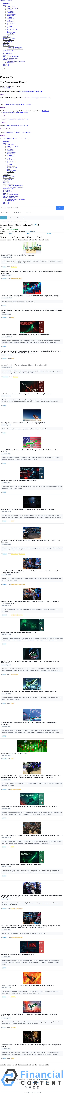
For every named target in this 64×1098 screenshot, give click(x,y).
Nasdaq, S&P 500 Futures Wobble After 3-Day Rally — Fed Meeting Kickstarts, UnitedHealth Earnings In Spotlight (30, 602)
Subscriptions (10, 62)
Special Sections (7, 41)
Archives (5, 55)
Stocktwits (4, 278)
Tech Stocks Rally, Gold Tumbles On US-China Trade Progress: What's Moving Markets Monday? (28, 723)
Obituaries (6, 43)
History (9, 24)
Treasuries (26, 221)
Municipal (9, 26)
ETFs (18, 217)
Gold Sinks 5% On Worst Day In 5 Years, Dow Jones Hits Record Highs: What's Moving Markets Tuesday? (31, 1045)
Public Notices (10, 34)
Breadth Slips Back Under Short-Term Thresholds (17, 954)
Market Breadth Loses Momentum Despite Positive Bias (19, 632)
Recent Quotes (4, 212)
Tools (24, 217)
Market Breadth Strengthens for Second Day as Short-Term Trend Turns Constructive (29, 806)
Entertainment (10, 18)
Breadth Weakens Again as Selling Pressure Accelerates (19, 480)
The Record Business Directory (15, 47)
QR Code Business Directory (11, 56)
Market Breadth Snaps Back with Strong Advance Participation (21, 864)
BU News (9, 9)
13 (24, 240)
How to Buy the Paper (9, 59)
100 (43, 240)
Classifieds (6, 44)
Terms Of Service (47, 1083)
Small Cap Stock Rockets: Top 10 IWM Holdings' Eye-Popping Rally (23, 423)
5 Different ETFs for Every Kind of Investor (15, 753)
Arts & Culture (10, 6)
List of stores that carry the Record (16, 61)
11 (18, 240)
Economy (15, 266)
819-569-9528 (8, 125)
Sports (8, 31)
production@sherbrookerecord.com (21, 132)
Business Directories (8, 46)
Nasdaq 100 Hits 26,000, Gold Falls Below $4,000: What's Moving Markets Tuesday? (29, 691)
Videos (8, 35)
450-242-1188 (45, 111)
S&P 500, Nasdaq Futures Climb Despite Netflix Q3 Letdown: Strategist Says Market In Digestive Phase (31, 311)
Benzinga (4, 266)
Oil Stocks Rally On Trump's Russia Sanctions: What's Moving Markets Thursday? (27, 985)
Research (48, 233)
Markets (3, 217)
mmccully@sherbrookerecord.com (41, 97)
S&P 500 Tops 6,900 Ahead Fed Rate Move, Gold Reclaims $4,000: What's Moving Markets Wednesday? (30, 662)
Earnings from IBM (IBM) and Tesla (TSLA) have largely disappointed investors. (24, 933)
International (20, 221)
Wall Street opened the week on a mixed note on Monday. (18, 301)
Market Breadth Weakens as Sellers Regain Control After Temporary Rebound (26, 394)
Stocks (11, 217)
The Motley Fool (5, 376)
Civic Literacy (10, 11)
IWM (36, 224)
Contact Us (6, 65)
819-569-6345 (28, 97)
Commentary (10, 12)
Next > (47, 240)
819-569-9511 (23, 91)
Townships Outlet (11, 32)
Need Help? (6, 64)
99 (39, 240)
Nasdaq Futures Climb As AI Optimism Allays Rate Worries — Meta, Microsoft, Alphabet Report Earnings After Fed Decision (31, 572)
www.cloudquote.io (44, 1079)
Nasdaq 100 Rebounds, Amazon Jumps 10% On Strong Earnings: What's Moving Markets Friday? (29, 450)
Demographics (10, 15)
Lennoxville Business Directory (15, 49)
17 (35, 240)
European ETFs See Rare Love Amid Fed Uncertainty (18, 255)
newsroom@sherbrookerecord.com (21, 104)
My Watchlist (16, 212)
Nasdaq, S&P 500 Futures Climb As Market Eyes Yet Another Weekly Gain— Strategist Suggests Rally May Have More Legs (31, 896)
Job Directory (6, 52)
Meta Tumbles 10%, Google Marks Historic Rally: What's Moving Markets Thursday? (28, 509)
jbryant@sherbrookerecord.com (19, 112)
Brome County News (12, 8)
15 (30, 240)
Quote (10, 233)
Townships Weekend (8, 40)
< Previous (3, 240)
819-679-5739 (7, 112)
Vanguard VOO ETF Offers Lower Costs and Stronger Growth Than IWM (24, 365)
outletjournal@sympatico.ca (34, 91)
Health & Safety (11, 23)
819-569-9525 (8, 119)
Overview (4, 221)
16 (33, 240)
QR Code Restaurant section (10, 58)
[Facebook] (30, 1088)
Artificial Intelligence (14, 278)
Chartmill (4, 346)
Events (8, 20)
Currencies (13, 221)
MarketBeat (5, 758)
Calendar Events (7, 53)
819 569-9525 (8, 87)
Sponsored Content (12, 29)
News (4, 5)
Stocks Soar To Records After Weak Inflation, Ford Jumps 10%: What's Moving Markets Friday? (32, 835)
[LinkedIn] (34, 1088)
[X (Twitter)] (26, 1088)
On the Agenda (11, 28)
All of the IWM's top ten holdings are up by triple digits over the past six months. (24, 428)
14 (27, 240)
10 (16, 240)
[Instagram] (38, 1088)
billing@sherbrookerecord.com (20, 125)
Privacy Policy (36, 1083)
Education (9, 17)
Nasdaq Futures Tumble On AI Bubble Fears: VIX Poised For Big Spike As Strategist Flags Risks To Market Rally (32, 272)
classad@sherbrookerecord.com (20, 119)
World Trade (13, 1027)
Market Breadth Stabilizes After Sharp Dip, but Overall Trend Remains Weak (25, 334)
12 (21, 240)
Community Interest (12, 14)
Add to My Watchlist (30, 231)
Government (20, 615)
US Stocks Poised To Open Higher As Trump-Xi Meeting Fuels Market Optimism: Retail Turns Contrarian (30, 541)
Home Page (6, 3)
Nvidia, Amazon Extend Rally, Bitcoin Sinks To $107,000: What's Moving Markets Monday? (30, 296)
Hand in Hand (10, 21)
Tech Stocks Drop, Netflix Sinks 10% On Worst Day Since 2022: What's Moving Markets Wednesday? (29, 1015)
